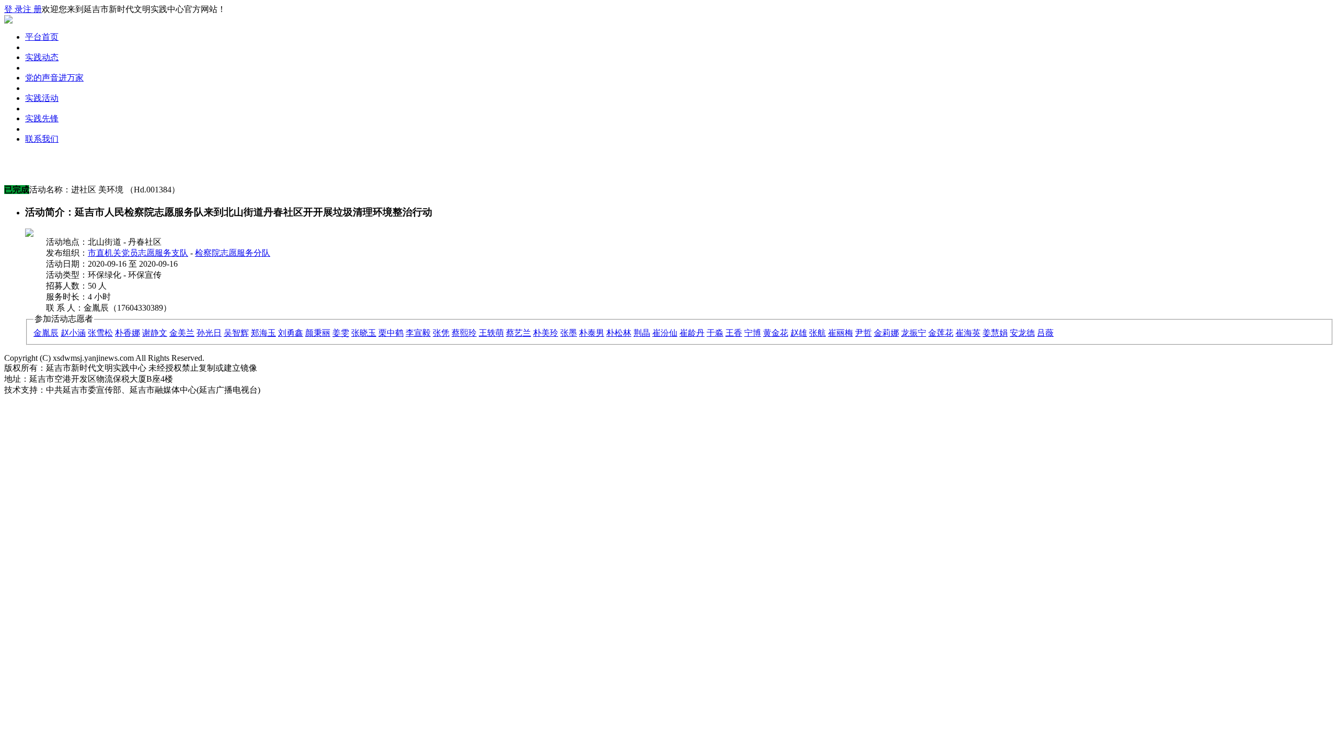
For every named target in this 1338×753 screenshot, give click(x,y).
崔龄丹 (692, 332)
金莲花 (940, 332)
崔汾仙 (664, 332)
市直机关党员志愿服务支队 (138, 252)
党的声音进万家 (54, 77)
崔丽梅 (840, 332)
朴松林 (618, 332)
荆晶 (641, 332)
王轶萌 (491, 332)
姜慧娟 (995, 332)
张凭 (441, 332)
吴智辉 (236, 332)
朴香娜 (127, 332)
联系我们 (42, 138)
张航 (817, 332)
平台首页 (42, 36)
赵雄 (798, 332)
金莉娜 (886, 332)
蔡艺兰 (518, 332)
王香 (733, 332)
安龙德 (1022, 332)
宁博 (752, 332)
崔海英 (968, 332)
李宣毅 (418, 332)
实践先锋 (42, 118)
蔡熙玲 (464, 332)
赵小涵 (73, 332)
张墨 (568, 332)
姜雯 (340, 332)
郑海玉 (263, 332)
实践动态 (42, 57)
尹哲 (863, 332)
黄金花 (775, 332)
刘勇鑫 (290, 332)
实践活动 (42, 98)
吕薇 (1045, 332)
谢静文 (154, 332)
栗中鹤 (390, 332)
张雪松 (100, 332)
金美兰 (181, 332)
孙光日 (209, 332)
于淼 (715, 332)
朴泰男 (591, 332)
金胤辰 (46, 332)
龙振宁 (913, 332)
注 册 (32, 9)
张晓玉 (363, 332)
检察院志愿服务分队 (232, 252)
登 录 (13, 9)
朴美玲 (545, 332)
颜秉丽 (317, 332)
